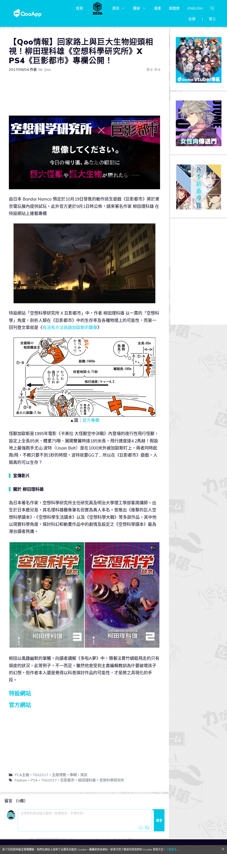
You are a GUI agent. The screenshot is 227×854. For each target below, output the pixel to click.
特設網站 (20, 693)
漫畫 (157, 8)
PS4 (34, 780)
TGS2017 (40, 775)
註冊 (192, 19)
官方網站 (20, 704)
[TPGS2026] (97, 8)
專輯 (73, 775)
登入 (212, 19)
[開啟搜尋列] (212, 8)
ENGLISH (195, 8)
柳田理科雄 (87, 780)
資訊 (115, 8)
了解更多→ (172, 849)
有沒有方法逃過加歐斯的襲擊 (70, 327)
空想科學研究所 (111, 780)
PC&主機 (22, 775)
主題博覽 (59, 775)
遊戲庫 (174, 8)
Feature (21, 780)
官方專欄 (90, 420)
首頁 (79, 8)
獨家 (136, 8)
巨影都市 (67, 780)
